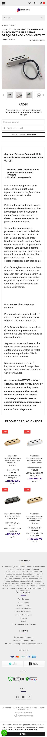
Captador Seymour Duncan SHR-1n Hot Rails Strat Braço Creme (12, 460)
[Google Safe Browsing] (31, 680)
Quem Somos (23, 602)
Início (6, 25)
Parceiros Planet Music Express (23, 624)
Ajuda (23, 621)
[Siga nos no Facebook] (17, 697)
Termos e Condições (23, 608)
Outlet (12, 25)
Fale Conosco (23, 599)
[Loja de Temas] (28, 712)
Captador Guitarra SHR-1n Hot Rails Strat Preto (12, 516)
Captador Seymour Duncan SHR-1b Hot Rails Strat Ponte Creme (34, 518)
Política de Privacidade (23, 612)
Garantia (23, 618)
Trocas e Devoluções (23, 615)
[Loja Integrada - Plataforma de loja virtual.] (23, 715)
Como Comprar (23, 605)
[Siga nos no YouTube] (23, 697)
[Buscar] (42, 18)
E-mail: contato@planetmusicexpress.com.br (24, 644)
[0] (41, 3)
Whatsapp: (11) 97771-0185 (24, 640)
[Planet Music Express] (23, 10)
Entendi (23, 734)
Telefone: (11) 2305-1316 (24, 637)
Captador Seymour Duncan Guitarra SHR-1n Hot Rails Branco (34, 459)
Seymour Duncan (39, 40)
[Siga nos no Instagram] (29, 697)
